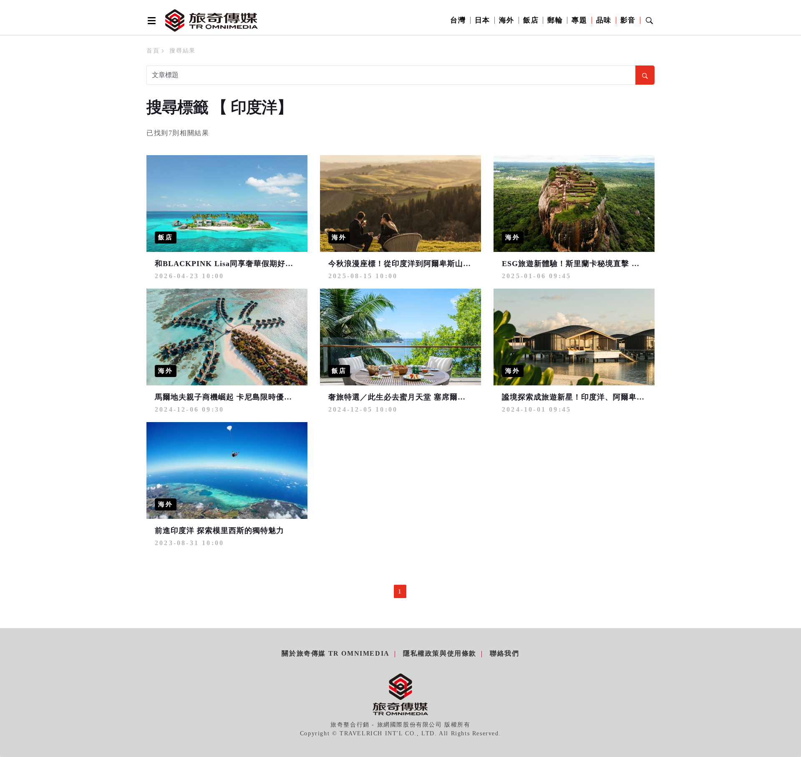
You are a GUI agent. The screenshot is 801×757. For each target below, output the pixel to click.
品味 (604, 20)
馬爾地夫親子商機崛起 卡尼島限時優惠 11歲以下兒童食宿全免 (264, 397)
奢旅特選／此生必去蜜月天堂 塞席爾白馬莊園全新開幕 (424, 397)
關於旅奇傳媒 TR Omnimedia (335, 653)
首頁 (152, 51)
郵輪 (555, 20)
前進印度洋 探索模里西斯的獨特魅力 (219, 530)
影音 (628, 20)
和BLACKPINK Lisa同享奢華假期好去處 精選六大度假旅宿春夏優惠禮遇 (285, 263)
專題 (579, 20)
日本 (482, 20)
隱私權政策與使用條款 (439, 653)
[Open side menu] (150, 20)
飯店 (531, 20)
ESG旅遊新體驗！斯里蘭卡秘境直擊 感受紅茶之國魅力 (598, 263)
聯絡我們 (504, 653)
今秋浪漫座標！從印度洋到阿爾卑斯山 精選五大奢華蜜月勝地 (436, 263)
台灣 (458, 20)
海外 (506, 20)
